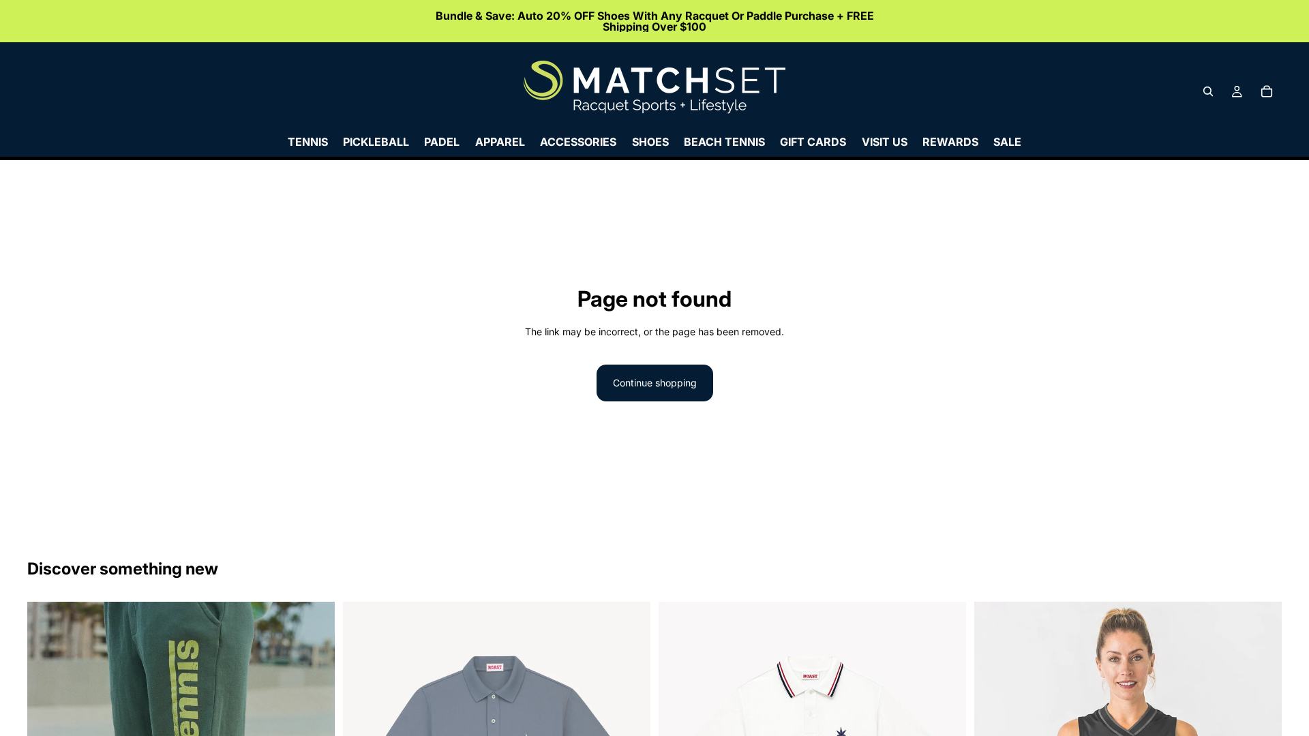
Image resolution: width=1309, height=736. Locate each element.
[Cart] (1267, 91)
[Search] (1208, 91)
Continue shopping (655, 382)
